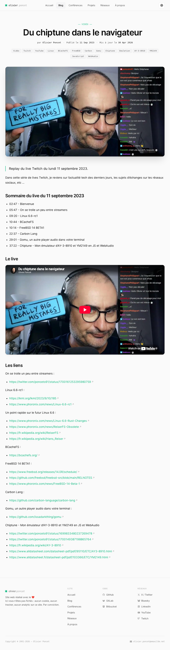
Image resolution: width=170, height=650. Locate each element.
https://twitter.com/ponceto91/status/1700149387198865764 (50, 539)
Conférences (75, 5)
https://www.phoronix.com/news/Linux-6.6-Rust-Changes (48, 420)
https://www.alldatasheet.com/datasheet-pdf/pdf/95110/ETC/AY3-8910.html (60, 551)
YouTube (39, 51)
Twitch (27, 51)
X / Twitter (146, 594)
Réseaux (105, 5)
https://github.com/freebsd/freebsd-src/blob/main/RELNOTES (50, 477)
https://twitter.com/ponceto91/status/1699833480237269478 (50, 533)
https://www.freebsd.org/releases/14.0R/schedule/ (43, 472)
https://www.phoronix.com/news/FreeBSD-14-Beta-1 (44, 483)
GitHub (110, 594)
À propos (120, 5)
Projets (91, 5)
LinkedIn (146, 606)
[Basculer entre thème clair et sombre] (162, 5)
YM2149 (153, 51)
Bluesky (145, 600)
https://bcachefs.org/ (23, 455)
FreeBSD (76, 51)
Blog (60, 5)
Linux (51, 51)
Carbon (88, 51)
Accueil (49, 5)
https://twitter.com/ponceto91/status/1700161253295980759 (50, 382)
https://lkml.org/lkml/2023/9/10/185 (32, 398)
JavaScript (78, 56)
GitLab (109, 600)
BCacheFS (63, 51)
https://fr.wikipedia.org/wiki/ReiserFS (33, 432)
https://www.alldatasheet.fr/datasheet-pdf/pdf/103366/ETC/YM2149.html (58, 557)
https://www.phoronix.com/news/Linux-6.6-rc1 (40, 404)
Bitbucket (111, 606)
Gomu (98, 51)
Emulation (124, 51)
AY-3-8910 (139, 51)
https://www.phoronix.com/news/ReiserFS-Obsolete (44, 426)
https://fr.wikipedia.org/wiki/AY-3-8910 (35, 545)
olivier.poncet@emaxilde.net (149, 641)
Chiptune (110, 51)
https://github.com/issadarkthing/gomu (35, 517)
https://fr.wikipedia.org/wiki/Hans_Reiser (36, 438)
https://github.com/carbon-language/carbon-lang (42, 500)
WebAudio (93, 56)
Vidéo (16, 51)
